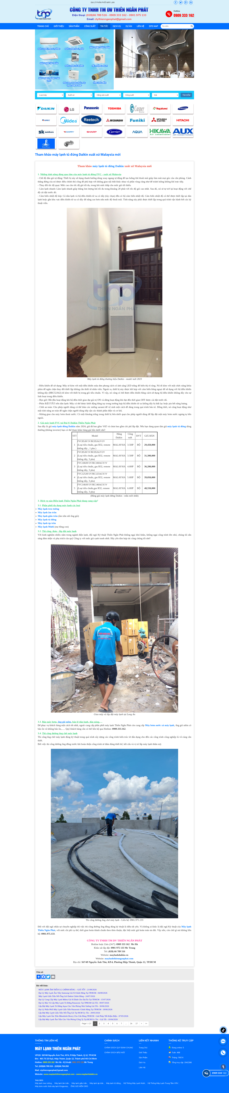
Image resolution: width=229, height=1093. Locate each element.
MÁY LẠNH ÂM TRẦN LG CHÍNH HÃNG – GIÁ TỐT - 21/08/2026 (68, 990)
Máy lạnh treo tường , (44, 1083)
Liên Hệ (142, 1067)
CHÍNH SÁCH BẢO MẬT (114, 1052)
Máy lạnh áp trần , (97, 1083)
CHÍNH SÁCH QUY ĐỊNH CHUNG (118, 1047)
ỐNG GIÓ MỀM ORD (79, 1086)
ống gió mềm (64, 722)
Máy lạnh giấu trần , (80, 1083)
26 (131, 1023)
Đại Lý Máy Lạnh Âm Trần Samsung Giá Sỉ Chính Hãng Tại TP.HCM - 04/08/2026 (73, 993)
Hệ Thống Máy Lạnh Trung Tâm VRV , (163, 1083)
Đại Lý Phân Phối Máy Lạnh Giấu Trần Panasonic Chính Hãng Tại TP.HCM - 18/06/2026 (75, 1009)
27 (137, 1023)
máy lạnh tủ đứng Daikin (108, 166)
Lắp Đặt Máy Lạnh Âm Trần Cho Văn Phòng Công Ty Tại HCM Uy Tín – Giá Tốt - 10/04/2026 (78, 1019)
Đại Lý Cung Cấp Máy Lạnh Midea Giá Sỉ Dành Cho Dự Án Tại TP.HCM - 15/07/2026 (75, 999)
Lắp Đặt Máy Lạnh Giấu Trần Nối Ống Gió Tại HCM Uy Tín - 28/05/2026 (69, 1013)
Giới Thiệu (143, 1052)
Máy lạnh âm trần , (62, 1083)
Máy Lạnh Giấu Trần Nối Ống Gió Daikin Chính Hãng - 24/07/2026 (67, 996)
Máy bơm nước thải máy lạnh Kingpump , (52, 1086)
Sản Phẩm (143, 1057)
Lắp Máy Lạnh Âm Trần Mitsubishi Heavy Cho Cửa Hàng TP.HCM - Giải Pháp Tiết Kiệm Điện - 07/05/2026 (83, 1016)
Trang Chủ (143, 1047)
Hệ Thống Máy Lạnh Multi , (134, 1083)
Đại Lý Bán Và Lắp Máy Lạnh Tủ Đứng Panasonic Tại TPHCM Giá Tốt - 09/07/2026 (74, 1003)
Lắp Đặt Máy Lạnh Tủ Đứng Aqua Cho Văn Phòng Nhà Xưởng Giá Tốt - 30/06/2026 (74, 1006)
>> (146, 1023)
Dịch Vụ (142, 1062)
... (126, 1023)
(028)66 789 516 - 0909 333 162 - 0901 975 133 (116, 15)
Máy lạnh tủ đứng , (114, 1083)
